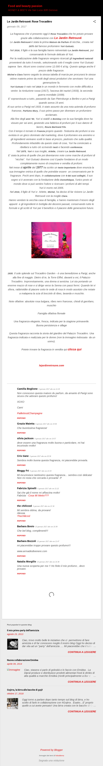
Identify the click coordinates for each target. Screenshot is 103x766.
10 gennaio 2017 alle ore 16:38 (48, 562)
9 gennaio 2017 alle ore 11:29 (49, 389)
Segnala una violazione (51, 760)
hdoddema (60, 756)
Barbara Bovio (25, 526)
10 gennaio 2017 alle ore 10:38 (46, 527)
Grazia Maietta (25, 423)
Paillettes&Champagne (29, 413)
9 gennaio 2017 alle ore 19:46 (46, 424)
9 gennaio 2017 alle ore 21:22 (48, 489)
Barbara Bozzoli (26, 541)
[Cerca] (99, 7)
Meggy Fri (23, 470)
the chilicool (24, 506)
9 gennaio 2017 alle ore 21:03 (40, 471)
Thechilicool (23, 516)
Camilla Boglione (27, 388)
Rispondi (21, 418)
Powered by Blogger (51, 750)
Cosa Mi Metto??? (38, 495)
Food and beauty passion (25, 6)
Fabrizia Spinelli (26, 488)
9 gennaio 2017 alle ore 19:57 (45, 439)
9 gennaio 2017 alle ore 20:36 (40, 456)
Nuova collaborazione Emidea (22, 660)
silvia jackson (25, 438)
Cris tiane (23, 456)
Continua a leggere (82, 652)
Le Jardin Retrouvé (68, 38)
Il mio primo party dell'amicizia (23, 630)
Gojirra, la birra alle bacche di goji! (25, 689)
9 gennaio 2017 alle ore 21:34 (43, 506)
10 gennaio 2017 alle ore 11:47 (48, 541)
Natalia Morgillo (26, 561)
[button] (94, 22)
